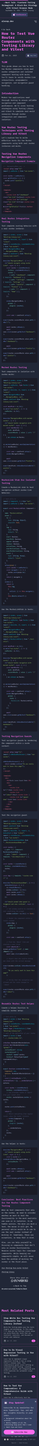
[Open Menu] (35, 21)
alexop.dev (8, 21)
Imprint (14, 1443)
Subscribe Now (20, 1432)
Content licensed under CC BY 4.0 (22, 1439)
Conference (21, 15)
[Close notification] (35, 1401)
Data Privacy (23, 1443)
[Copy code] (34, 167)
